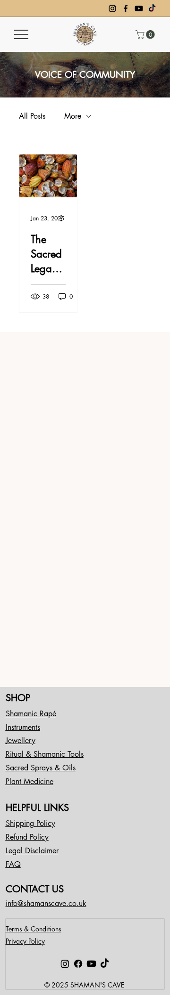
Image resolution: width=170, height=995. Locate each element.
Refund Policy (27, 837)
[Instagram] (112, 8)
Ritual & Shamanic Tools (45, 754)
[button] (146, 34)
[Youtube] (139, 8)
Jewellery (20, 740)
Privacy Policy (25, 941)
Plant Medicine (29, 781)
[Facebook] (125, 8)
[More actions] (64, 218)
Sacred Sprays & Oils (41, 768)
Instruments (23, 727)
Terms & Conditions (33, 928)
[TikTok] (152, 8)
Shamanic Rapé (31, 714)
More (72, 116)
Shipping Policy (30, 823)
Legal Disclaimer (32, 851)
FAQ (13, 864)
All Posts (32, 116)
